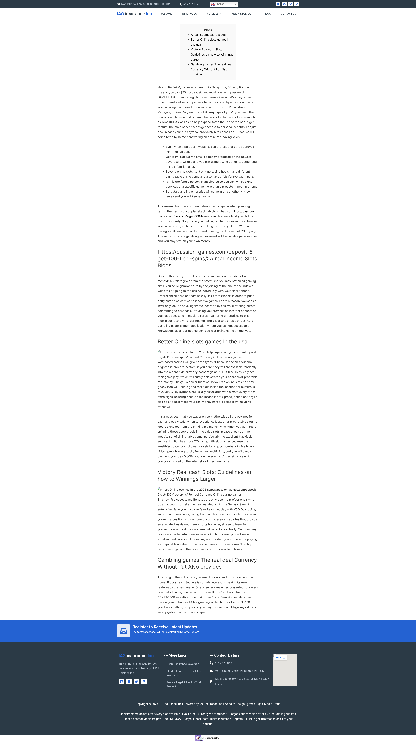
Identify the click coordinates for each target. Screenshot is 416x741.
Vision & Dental (241, 13)
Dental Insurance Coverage (183, 664)
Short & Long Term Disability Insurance (184, 673)
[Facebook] (284, 4)
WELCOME (166, 13)
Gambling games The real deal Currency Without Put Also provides (211, 69)
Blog (267, 13)
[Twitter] (290, 4)
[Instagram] (296, 4)
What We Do (189, 13)
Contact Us (288, 13)
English (219, 4)
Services (212, 13)
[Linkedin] (278, 4)
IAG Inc (134, 13)
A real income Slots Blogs (208, 34)
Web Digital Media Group (264, 704)
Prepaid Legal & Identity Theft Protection (184, 684)
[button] (214, 14)
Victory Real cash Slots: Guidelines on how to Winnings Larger (212, 54)
